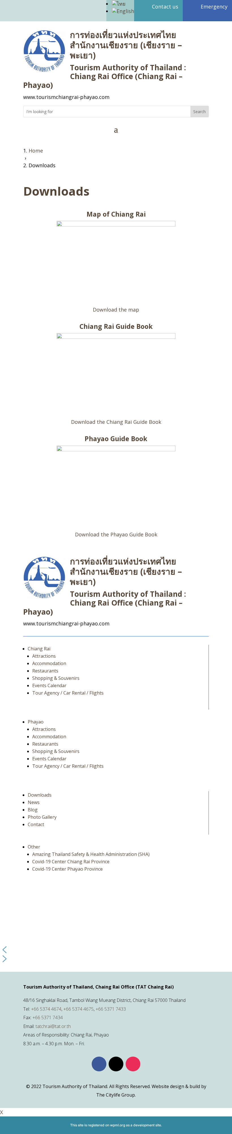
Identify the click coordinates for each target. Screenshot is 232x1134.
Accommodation (49, 663)
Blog (33, 810)
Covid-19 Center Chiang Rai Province (70, 861)
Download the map (116, 309)
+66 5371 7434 (48, 1017)
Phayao (36, 722)
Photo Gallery (42, 817)
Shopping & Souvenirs (56, 678)
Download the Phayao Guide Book (116, 534)
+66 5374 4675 (78, 1009)
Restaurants (45, 671)
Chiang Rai (39, 649)
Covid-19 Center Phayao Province (67, 869)
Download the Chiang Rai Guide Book (116, 421)
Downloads (39, 795)
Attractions (44, 656)
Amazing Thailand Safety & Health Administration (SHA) (91, 854)
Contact (36, 824)
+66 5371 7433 (111, 1009)
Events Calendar (49, 685)
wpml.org (117, 1125)
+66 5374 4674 (46, 1009)
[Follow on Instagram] (133, 1064)
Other (34, 847)
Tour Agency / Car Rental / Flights (68, 693)
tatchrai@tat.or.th (53, 1026)
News (34, 802)
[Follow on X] (116, 1064)
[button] (116, 949)
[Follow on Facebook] (99, 1064)
